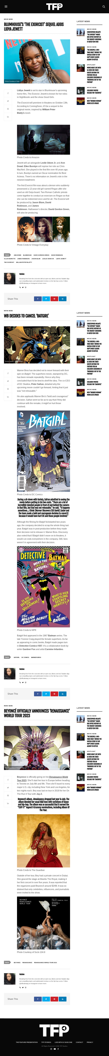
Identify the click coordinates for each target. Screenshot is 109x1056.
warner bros (36, 657)
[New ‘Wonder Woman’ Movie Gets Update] (81, 101)
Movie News (8, 19)
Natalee (21, 274)
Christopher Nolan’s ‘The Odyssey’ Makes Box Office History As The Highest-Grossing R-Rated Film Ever (94, 37)
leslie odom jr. (48, 258)
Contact (79, 1042)
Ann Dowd (17, 255)
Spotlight (91, 65)
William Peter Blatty (24, 262)
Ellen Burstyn (9, 258)
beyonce (17, 962)
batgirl (17, 657)
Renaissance (27, 962)
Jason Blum (36, 258)
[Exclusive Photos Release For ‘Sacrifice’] (81, 90)
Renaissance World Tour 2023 (45, 962)
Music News (8, 706)
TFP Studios (46, 1042)
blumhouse (27, 255)
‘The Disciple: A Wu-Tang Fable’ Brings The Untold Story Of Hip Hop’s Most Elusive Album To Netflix (94, 55)
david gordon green (41, 255)
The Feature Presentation (27, 1042)
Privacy (90, 1042)
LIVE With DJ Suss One (63, 1042)
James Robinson (23, 258)
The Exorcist (9, 262)
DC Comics (25, 657)
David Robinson (57, 255)
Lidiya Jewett (61, 258)
